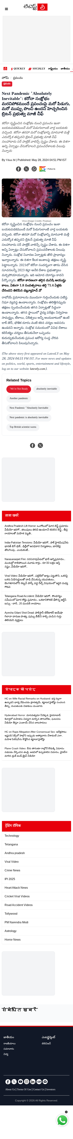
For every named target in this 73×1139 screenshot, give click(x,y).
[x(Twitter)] (26, 169)
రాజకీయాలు (10, 1044)
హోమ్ (5, 78)
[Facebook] (18, 169)
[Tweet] (40, 445)
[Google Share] (48, 171)
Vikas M (10, 160)
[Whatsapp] (34, 169)
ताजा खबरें (11, 516)
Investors (50, 1090)
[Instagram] (26, 1081)
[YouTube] (20, 1081)
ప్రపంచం (18, 78)
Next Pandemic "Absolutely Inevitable (29, 408)
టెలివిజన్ (46, 1044)
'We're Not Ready (19, 389)
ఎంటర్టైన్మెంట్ (48, 1037)
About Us (10, 1090)
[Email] (45, 1081)
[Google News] (39, 1081)
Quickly (19, 69)
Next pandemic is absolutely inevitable (29, 418)
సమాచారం (9, 1049)
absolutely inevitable (46, 389)
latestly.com (37, 369)
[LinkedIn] (32, 1081)
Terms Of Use (24, 1090)
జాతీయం (65, 69)
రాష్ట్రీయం (53, 69)
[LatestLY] (35, 9)
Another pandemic (19, 399)
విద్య (6, 1054)
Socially (39, 69)
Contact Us (38, 1090)
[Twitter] (14, 1081)
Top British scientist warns (23, 427)
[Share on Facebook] (32, 445)
